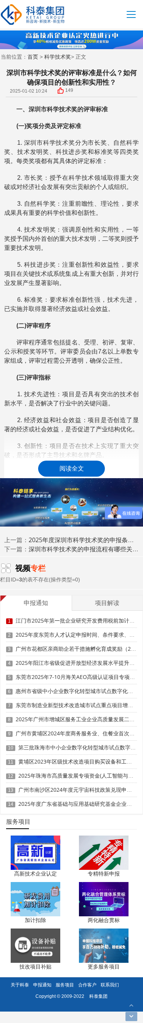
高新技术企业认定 (35, 873)
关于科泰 (20, 984)
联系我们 (110, 984)
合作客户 (87, 984)
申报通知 (42, 984)
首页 (32, 56)
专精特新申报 (104, 873)
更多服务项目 (104, 966)
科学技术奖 (57, 56)
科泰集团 (98, 996)
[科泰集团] (32, 14)
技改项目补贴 (35, 966)
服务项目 (65, 984)
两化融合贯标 (104, 920)
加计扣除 (35, 920)
